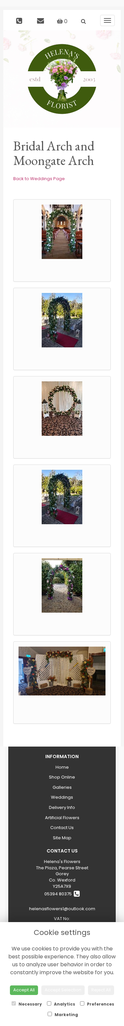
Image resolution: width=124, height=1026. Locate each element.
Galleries (62, 787)
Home (62, 767)
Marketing (66, 1014)
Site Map (62, 838)
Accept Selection (63, 990)
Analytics (64, 1004)
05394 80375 (59, 894)
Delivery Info (62, 807)
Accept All (24, 990)
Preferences (100, 1004)
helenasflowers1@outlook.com (62, 909)
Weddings (62, 797)
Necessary (30, 1004)
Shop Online (62, 777)
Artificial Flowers (62, 818)
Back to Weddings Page (39, 179)
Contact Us (62, 827)
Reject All (101, 990)
